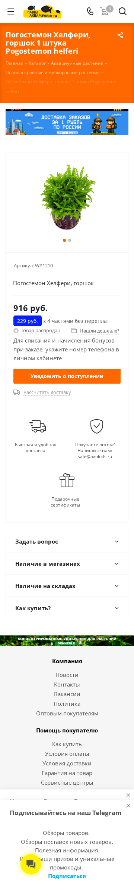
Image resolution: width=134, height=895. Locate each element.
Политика (67, 703)
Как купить (67, 744)
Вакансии (67, 694)
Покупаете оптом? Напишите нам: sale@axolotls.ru (95, 451)
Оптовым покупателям (67, 713)
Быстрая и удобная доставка (36, 448)
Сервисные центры (67, 782)
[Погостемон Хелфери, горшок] (67, 199)
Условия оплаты (67, 753)
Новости (67, 674)
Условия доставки (67, 763)
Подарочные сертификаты (65, 502)
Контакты (67, 684)
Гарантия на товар (67, 773)
